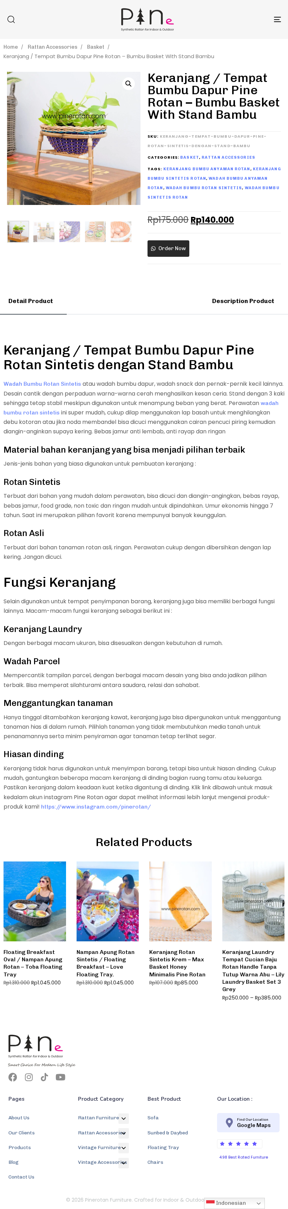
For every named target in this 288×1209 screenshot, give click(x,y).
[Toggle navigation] (235, 19)
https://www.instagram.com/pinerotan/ (96, 806)
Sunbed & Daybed (168, 1133)
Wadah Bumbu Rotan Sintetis (204, 188)
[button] (11, 19)
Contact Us (21, 1177)
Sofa (153, 1118)
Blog (13, 1162)
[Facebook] (12, 1077)
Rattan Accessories (52, 47)
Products (19, 1147)
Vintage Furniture (99, 1147)
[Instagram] (28, 1077)
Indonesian (230, 1203)
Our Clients (21, 1133)
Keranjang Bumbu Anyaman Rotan (206, 169)
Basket (95, 47)
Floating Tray (163, 1147)
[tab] (33, 301)
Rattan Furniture (98, 1118)
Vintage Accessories (102, 1162)
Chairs (155, 1162)
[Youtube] (60, 1077)
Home (11, 47)
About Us (19, 1118)
